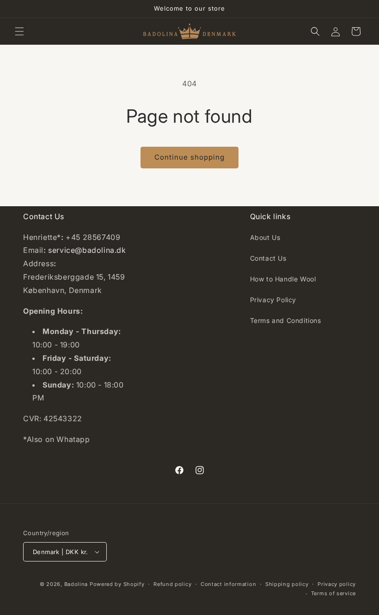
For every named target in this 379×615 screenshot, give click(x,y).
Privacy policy (337, 584)
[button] (19, 31)
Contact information (228, 584)
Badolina (77, 584)
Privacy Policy (273, 300)
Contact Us (268, 258)
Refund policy (172, 584)
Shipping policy (287, 584)
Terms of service (333, 593)
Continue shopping (189, 157)
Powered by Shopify (117, 584)
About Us (265, 237)
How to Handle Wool (283, 279)
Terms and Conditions (285, 320)
